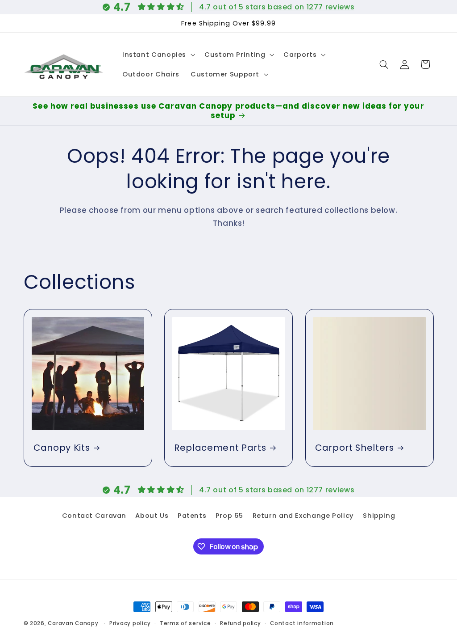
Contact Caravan (94, 515)
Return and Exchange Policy (303, 515)
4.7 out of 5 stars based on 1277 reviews (276, 7)
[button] (157, 54)
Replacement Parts (220, 447)
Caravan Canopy (73, 623)
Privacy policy (129, 623)
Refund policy (240, 623)
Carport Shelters (354, 447)
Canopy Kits (61, 447)
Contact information (302, 623)
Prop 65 (229, 515)
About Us (151, 515)
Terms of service (185, 623)
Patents (192, 515)
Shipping (379, 515)
